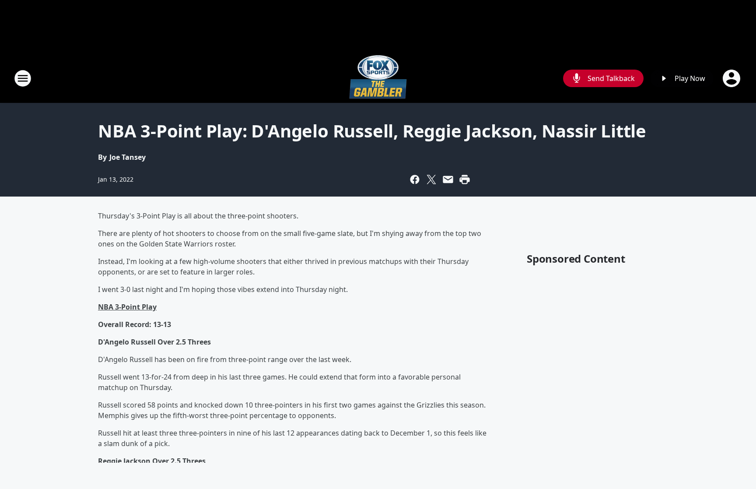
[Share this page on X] (431, 179)
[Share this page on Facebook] (415, 179)
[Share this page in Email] (448, 179)
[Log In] (732, 78)
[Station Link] (378, 78)
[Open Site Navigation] (23, 78)
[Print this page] (464, 179)
